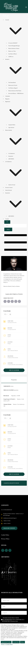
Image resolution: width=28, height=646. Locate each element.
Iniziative (7, 59)
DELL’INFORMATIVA (7, 619)
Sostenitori (10, 156)
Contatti (7, 218)
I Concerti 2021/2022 (11, 364)
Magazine (7, 98)
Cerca (8, 229)
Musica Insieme (8, 130)
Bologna (9, 343)
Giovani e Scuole (9, 187)
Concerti (7, 19)
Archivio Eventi (11, 184)
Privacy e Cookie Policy (7, 644)
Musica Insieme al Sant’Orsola (14, 90)
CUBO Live (10, 56)
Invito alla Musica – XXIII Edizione (15, 93)
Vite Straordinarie (12, 82)
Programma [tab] (14, 379)
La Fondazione (11, 153)
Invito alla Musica (19, 364)
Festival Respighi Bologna (14, 45)
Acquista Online (11, 124)
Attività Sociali (8, 190)
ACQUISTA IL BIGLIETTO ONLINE (11, 483)
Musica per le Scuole (12, 85)
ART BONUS (11, 158)
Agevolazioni (11, 127)
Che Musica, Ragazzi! (13, 88)
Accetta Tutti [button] (16, 642)
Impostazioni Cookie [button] (6, 642)
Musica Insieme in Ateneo (13, 48)
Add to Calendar (14, 370)
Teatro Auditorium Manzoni (13, 350)
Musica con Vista (12, 51)
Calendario (7, 96)
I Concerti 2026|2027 (12, 43)
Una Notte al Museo (12, 53)
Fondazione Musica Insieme (13, 357)
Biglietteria (7, 101)
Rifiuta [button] (22, 642)
